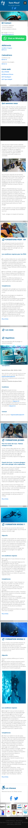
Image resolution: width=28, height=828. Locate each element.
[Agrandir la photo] (14, 94)
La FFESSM (6, 72)
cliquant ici (16, 401)
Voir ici (5, 59)
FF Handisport (7, 77)
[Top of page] (26, 818)
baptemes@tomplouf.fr (8, 376)
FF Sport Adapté (7, 79)
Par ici (5, 50)
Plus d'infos (5, 319)
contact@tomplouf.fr (8, 34)
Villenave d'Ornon (8, 74)
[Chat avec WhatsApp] (14, 38)
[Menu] (25, 2)
